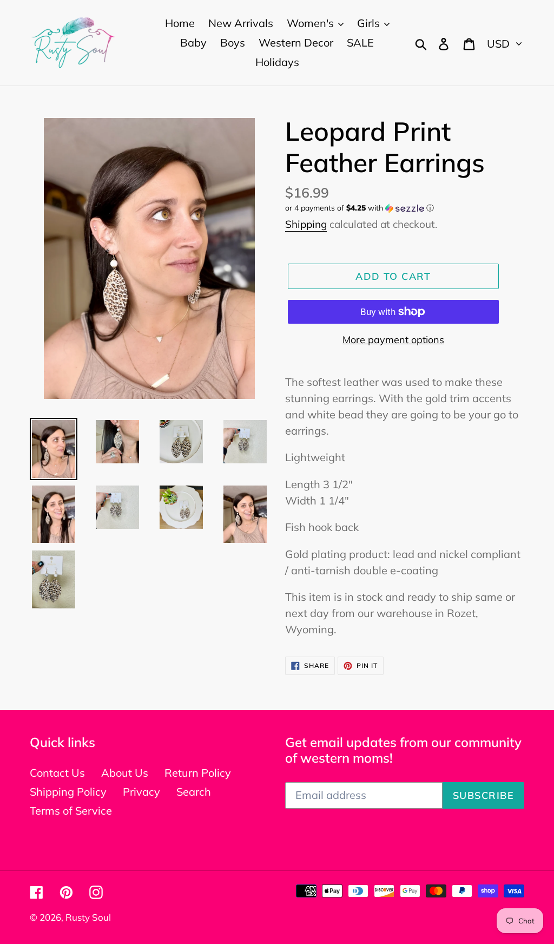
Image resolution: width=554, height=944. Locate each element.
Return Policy (197, 772)
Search (193, 791)
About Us (124, 772)
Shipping (306, 224)
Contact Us (57, 772)
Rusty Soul (88, 917)
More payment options (393, 339)
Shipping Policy (68, 791)
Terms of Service (71, 810)
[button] (404, 208)
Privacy (141, 791)
